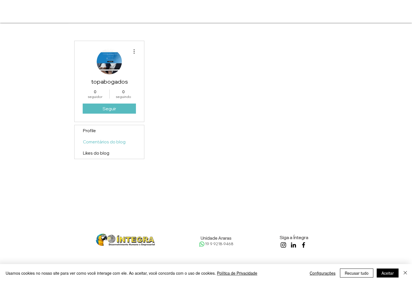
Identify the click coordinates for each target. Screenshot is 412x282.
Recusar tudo (357, 273)
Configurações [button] (322, 273)
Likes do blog (96, 153)
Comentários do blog (104, 142)
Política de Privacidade (237, 273)
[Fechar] (405, 273)
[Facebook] (303, 245)
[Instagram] (283, 245)
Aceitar (387, 273)
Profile (89, 130)
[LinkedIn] (293, 245)
